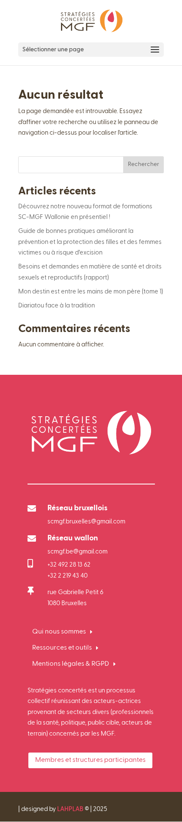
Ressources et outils (62, 648)
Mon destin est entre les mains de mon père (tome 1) (90, 291)
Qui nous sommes (59, 631)
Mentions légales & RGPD (70, 664)
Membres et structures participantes (90, 760)
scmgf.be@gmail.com (77, 551)
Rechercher (143, 164)
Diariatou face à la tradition (56, 305)
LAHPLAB (70, 809)
